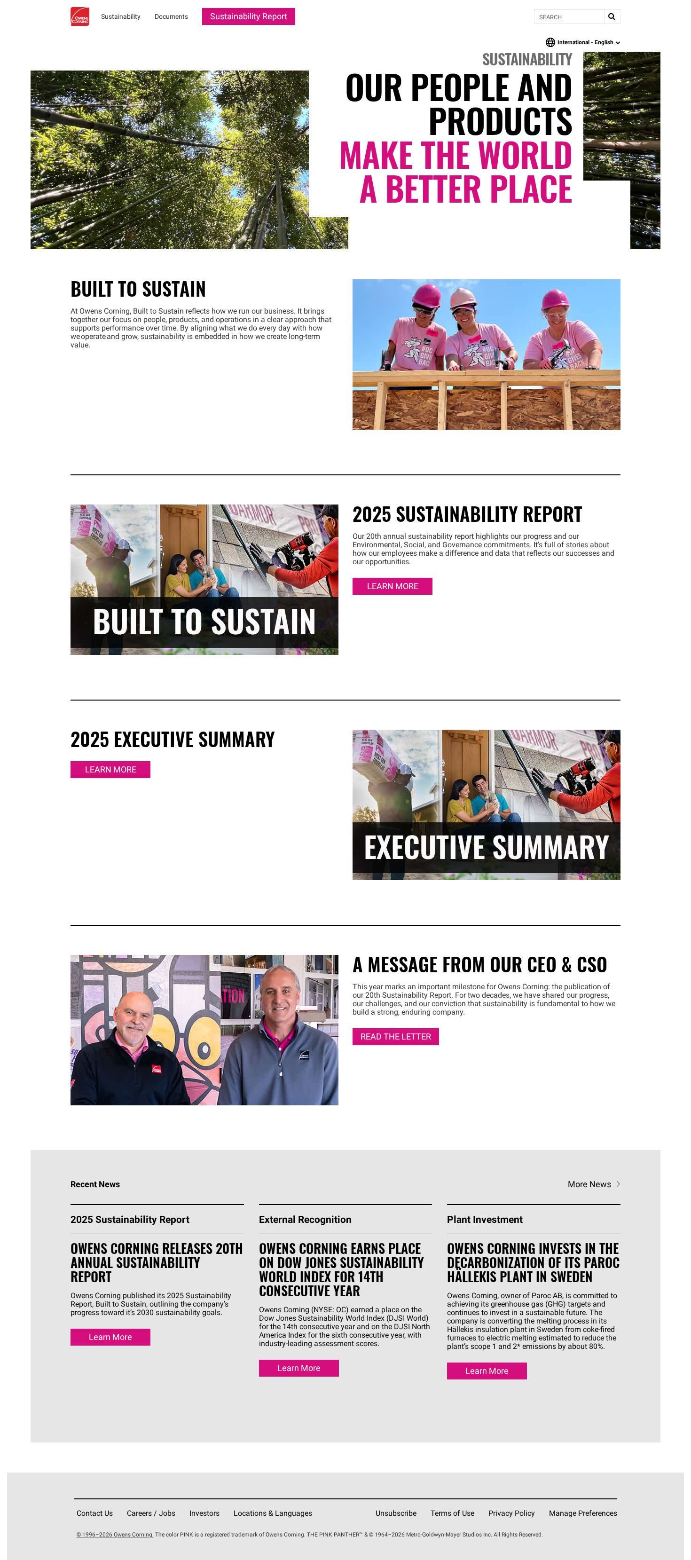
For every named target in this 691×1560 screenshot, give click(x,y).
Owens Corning (80, 16)
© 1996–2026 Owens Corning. (115, 1534)
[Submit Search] (612, 16)
